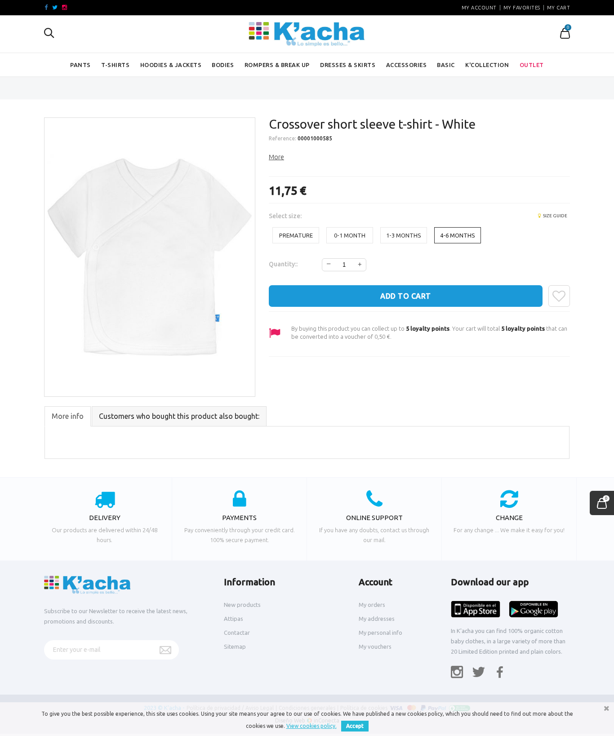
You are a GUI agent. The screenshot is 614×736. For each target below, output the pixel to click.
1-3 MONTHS (403, 235)
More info (68, 416)
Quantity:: (283, 264)
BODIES (223, 65)
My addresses (377, 618)
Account (375, 582)
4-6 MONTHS (457, 235)
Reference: (282, 138)
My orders (372, 604)
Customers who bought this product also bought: (179, 416)
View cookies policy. (311, 726)
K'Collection (487, 65)
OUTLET (532, 65)
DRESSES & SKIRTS (347, 65)
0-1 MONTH (349, 235)
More (276, 157)
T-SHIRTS (115, 65)
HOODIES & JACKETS (171, 65)
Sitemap (235, 646)
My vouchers (375, 646)
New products (242, 604)
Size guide (554, 215)
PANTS (80, 65)
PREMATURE (296, 235)
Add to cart (405, 296)
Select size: (286, 216)
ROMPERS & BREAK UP (277, 65)
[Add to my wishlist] (559, 296)
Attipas (233, 618)
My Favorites (521, 7)
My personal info (380, 632)
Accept (355, 726)
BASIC (446, 65)
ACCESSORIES (406, 65)
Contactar (237, 632)
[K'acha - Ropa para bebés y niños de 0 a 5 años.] (307, 34)
